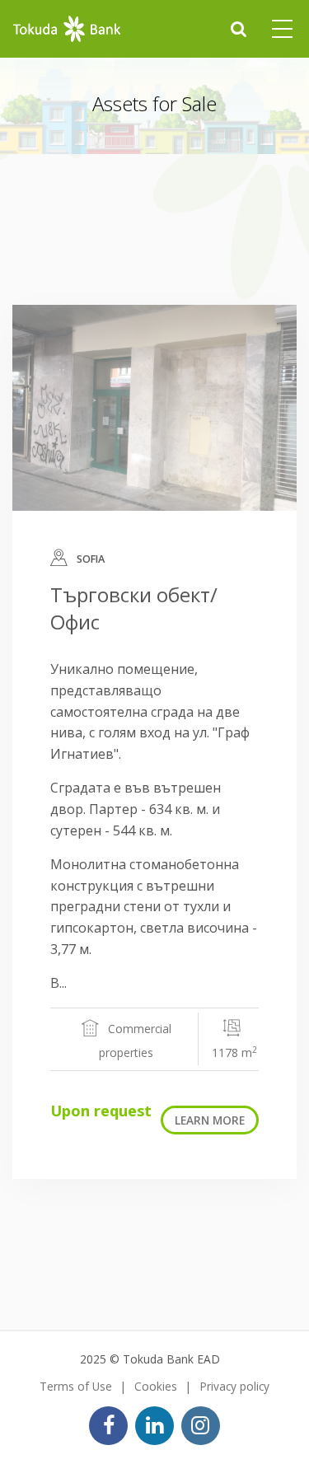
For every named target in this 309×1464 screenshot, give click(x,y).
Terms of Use (76, 1386)
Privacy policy (234, 1386)
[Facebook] (108, 1425)
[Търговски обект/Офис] (154, 408)
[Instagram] (200, 1425)
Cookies (155, 1386)
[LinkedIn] (154, 1425)
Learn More (210, 1120)
